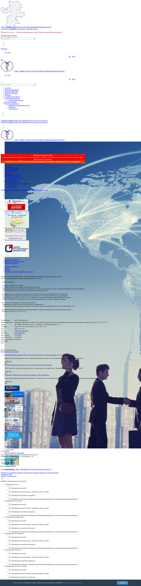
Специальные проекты (12, 98)
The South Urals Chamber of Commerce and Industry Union (19, 29)
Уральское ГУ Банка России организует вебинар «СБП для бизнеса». (27, 375)
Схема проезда (13, 109)
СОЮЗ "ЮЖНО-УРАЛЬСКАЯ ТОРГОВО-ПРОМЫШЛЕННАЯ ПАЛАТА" (26, 27)
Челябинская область (11, 263)
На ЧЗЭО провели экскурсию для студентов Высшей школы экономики (28, 365)
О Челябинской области (12, 97)
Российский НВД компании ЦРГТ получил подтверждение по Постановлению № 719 (33, 355)
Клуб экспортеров (10, 102)
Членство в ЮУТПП (11, 91)
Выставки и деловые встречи (14, 261)
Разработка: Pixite (6, 474)
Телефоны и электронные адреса (19, 105)
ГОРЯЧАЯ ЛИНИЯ (7, 120)
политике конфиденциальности (73, 583)
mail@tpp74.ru (9, 469)
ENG (73, 56)
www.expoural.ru (19, 333)
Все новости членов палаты (10, 352)
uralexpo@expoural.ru (21, 331)
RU (70, 56)
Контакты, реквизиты (12, 103)
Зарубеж (7, 270)
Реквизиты (12, 107)
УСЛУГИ (8, 88)
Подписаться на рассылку (39, 120)
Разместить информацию (22, 120)
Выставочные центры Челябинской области (19, 272)
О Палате (8, 95)
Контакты (4, 49)
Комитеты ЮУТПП (11, 93)
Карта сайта (54, 473)
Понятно (122, 583)
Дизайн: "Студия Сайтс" (9, 476)
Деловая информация (12, 90)
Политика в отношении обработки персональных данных (20, 473)
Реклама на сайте (44, 473)
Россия (7, 268)
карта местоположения (8, 459)
